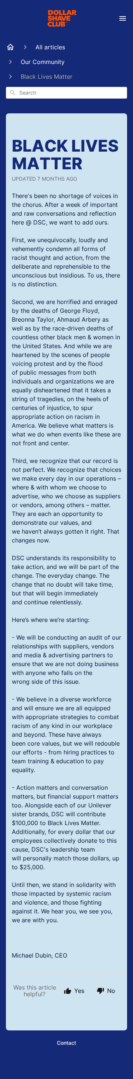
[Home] (10, 47)
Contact (66, 1043)
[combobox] (66, 93)
